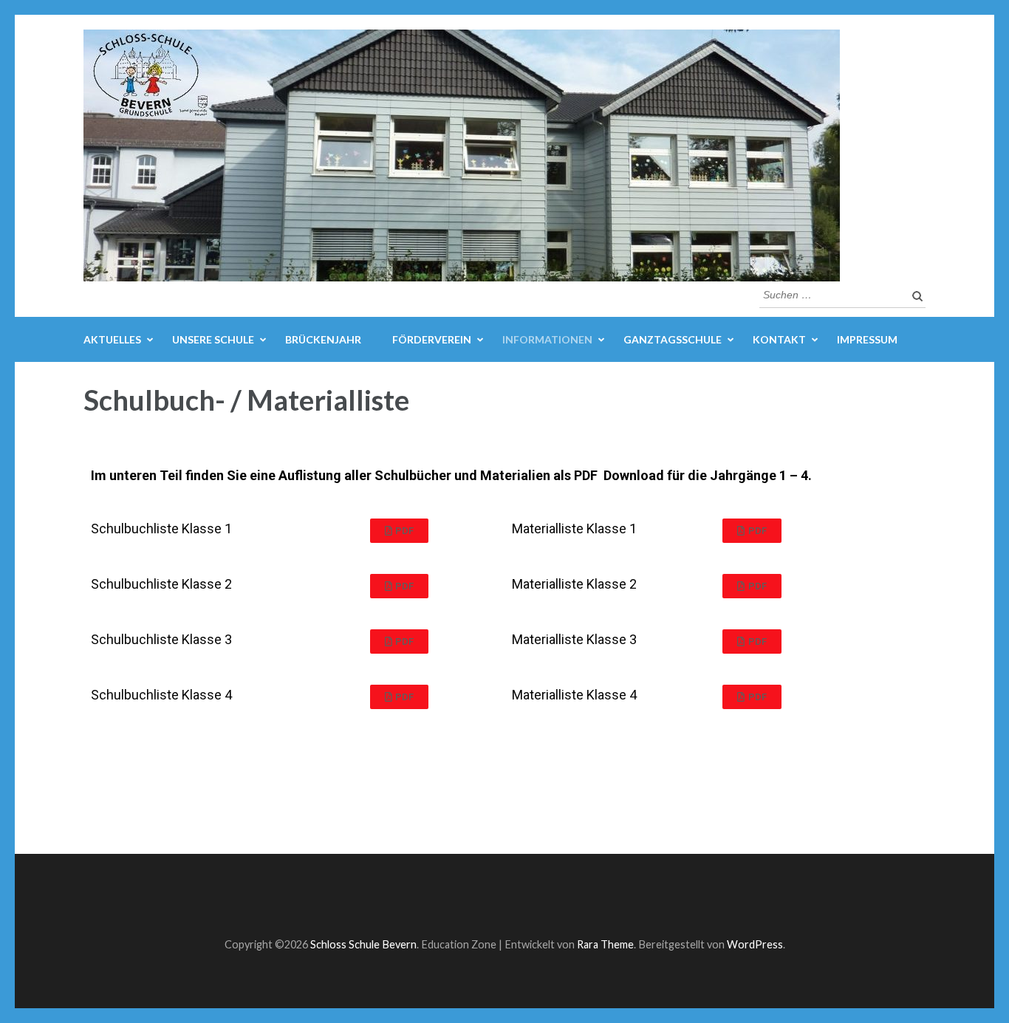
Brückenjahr (323, 339)
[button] (399, 531)
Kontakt (779, 339)
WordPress (755, 944)
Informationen (547, 339)
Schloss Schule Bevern (363, 944)
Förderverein (431, 339)
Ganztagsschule (672, 339)
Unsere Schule (213, 339)
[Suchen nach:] (831, 293)
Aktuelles (112, 339)
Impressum (867, 339)
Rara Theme (605, 944)
